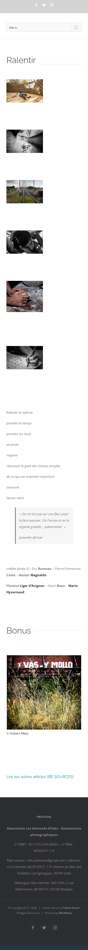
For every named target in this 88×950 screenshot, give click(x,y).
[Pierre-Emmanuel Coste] (24, 133)
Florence (25, 585)
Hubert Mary (19, 733)
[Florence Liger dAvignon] (24, 234)
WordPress (65, 913)
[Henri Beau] (24, 284)
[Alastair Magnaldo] (24, 183)
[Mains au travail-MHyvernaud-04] (24, 349)
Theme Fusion (71, 908)
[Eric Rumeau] (24, 82)
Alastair (32, 575)
